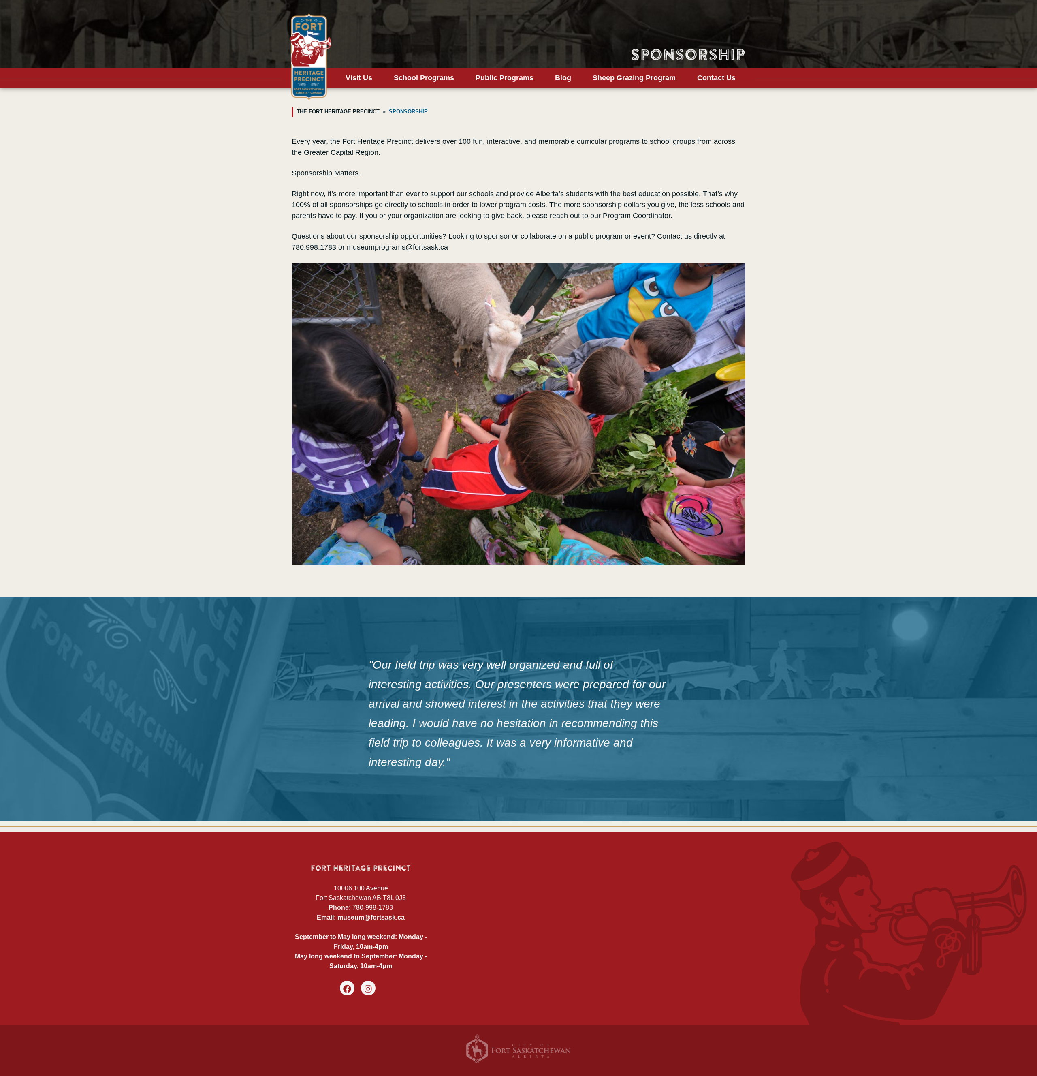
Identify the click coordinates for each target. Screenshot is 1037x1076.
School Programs (424, 78)
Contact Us (716, 78)
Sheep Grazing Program (634, 78)
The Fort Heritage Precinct (338, 112)
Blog (563, 78)
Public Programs (504, 78)
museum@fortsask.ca (371, 917)
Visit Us (359, 78)
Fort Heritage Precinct (310, 57)
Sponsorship (408, 112)
